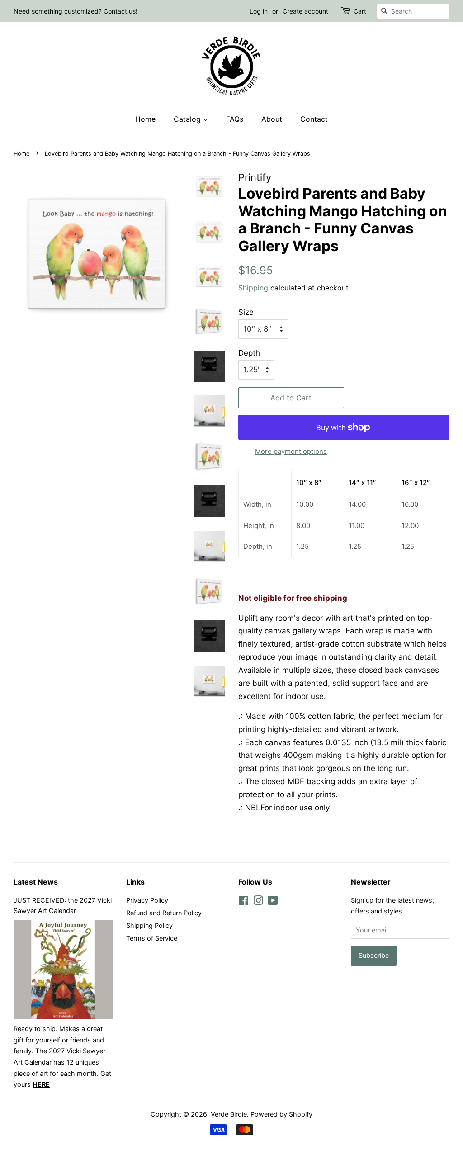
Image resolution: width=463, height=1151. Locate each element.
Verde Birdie (229, 1114)
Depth (249, 352)
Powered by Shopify (281, 1114)
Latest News (36, 881)
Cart (360, 11)
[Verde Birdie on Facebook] (243, 902)
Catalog (188, 119)
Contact (314, 119)
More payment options (291, 451)
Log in (259, 11)
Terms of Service (151, 938)
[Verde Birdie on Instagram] (258, 902)
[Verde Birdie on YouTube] (273, 902)
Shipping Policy (149, 925)
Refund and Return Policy (164, 913)
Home (145, 119)
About (271, 119)
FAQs (234, 119)
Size (246, 312)
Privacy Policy (147, 900)
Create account (305, 11)
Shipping (253, 287)
